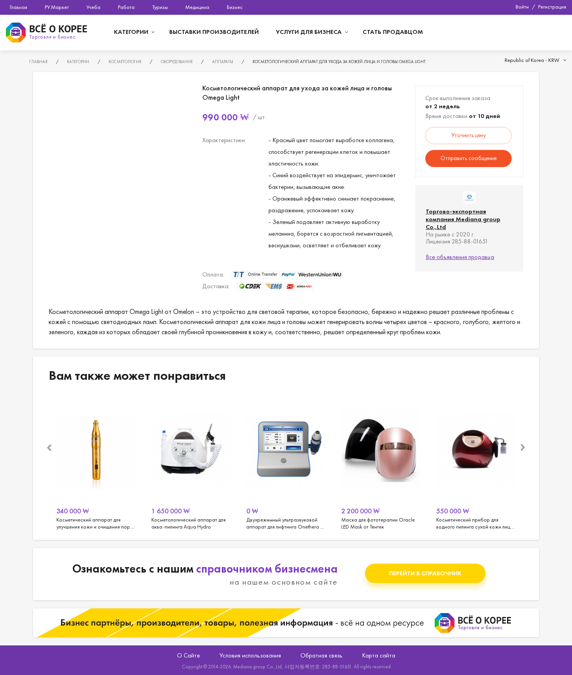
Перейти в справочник (425, 573)
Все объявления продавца (460, 257)
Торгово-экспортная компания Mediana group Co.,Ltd (463, 219)
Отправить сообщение (468, 158)
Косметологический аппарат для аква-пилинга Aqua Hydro (191, 462)
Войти (522, 6)
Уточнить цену (468, 135)
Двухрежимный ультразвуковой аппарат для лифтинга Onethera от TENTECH (286, 462)
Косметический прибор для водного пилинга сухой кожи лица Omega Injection (476, 462)
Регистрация (552, 6)
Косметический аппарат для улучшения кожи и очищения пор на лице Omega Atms (96, 462)
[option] (96, 462)
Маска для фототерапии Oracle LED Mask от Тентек (381, 462)
